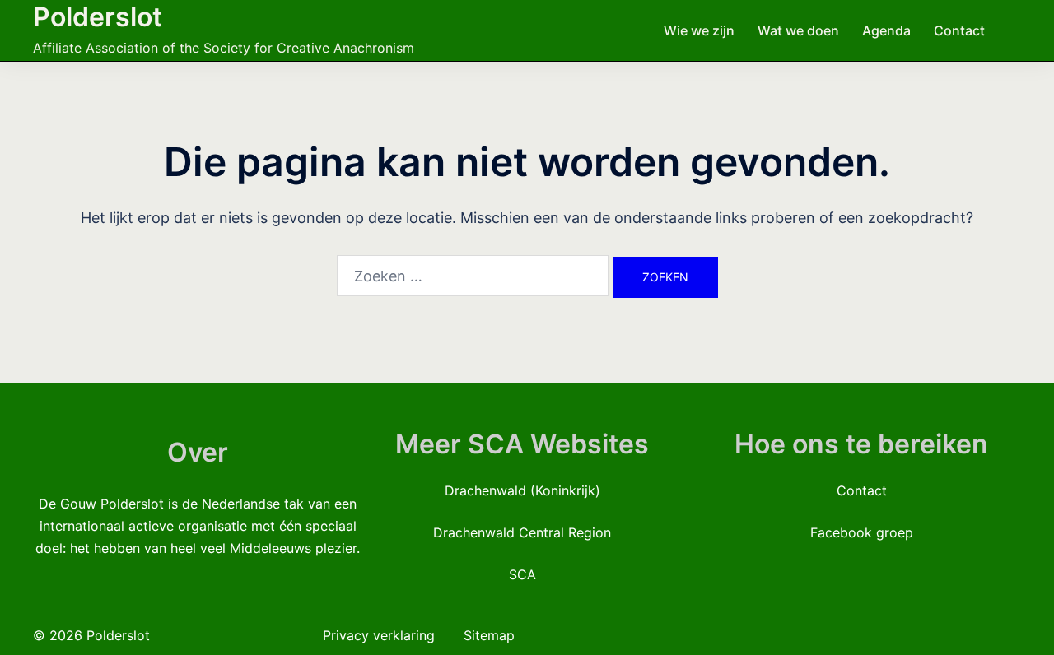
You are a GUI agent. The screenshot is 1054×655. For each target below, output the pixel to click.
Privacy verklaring (381, 635)
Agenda (886, 30)
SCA (522, 574)
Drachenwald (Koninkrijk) (522, 490)
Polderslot (97, 17)
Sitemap (489, 635)
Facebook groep (861, 532)
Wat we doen (798, 30)
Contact (959, 30)
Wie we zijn (699, 30)
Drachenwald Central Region (522, 532)
